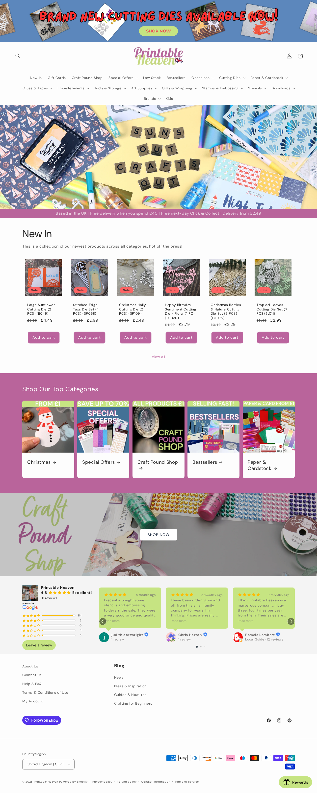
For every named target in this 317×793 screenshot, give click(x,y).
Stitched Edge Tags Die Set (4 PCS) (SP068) (86, 309)
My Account (32, 701)
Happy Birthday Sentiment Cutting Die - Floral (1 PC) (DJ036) (180, 311)
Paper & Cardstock (260, 465)
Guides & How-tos (130, 694)
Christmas (39, 462)
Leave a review (39, 645)
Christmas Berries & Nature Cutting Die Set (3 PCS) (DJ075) (226, 311)
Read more (112, 621)
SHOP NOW (159, 534)
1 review (117, 639)
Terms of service (187, 781)
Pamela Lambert (260, 635)
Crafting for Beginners (133, 703)
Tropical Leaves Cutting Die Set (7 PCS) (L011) (272, 309)
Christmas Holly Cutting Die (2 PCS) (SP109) (132, 309)
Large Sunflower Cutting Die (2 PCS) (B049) (41, 309)
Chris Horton (190, 635)
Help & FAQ (32, 683)
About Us (30, 666)
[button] (17, 56)
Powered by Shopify (73, 781)
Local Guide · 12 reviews (264, 639)
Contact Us (32, 675)
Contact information (155, 781)
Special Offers (98, 462)
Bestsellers (204, 462)
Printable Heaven (46, 781)
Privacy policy (102, 781)
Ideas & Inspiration (130, 686)
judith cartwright (127, 635)
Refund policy (126, 781)
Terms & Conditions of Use (45, 692)
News (119, 677)
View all (158, 357)
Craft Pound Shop (157, 462)
